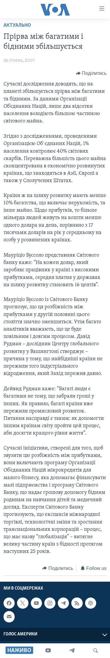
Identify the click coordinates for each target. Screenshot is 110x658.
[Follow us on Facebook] (9, 603)
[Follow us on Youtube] (36, 603)
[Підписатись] (9, 616)
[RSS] (76, 603)
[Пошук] (95, 650)
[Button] (91, 73)
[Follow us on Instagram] (49, 603)
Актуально (17, 25)
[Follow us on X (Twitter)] (22, 603)
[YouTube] (48, 650)
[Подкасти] (90, 603)
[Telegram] (72, 650)
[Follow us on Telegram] (63, 603)
